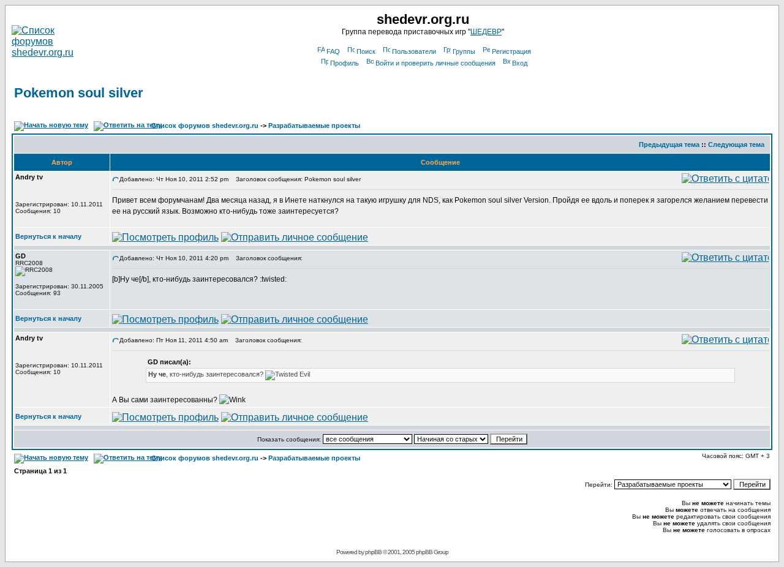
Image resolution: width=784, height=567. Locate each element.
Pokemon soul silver (78, 92)
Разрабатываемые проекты (314, 125)
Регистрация (511, 51)
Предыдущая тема (669, 144)
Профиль (344, 63)
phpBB (373, 552)
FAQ (333, 51)
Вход (519, 63)
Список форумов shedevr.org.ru (204, 125)
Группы (464, 51)
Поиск (365, 51)
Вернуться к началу (48, 236)
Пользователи (414, 51)
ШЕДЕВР (486, 32)
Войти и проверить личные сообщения (435, 63)
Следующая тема (736, 144)
